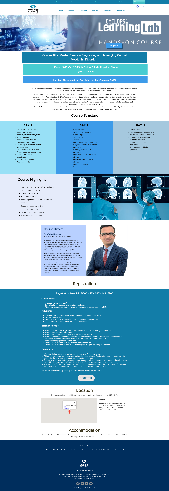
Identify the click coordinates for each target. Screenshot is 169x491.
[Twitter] (82, 483)
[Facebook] (78, 483)
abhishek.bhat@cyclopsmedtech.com (60, 341)
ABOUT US (65, 450)
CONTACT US (85, 450)
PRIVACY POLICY (119, 450)
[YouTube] (91, 483)
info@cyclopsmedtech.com (86, 478)
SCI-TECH (74, 450)
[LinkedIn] (86, 483)
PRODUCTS (55, 450)
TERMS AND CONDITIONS (101, 450)
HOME (46, 450)
